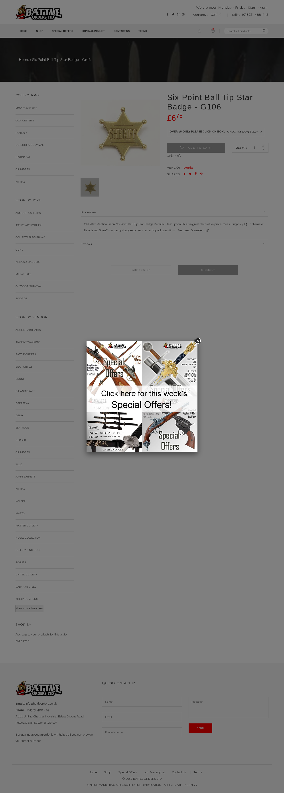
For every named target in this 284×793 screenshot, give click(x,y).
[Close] (197, 341)
